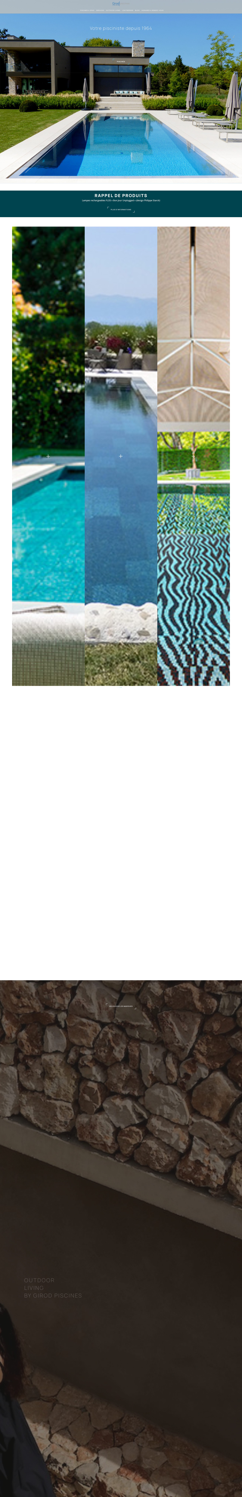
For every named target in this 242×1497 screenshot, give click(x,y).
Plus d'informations (121, 210)
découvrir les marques (121, 1006)
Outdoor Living (113, 10)
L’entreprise (127, 10)
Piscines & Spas (87, 10)
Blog (137, 10)
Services (100, 10)
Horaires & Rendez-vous (153, 10)
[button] (116, 687)
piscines (121, 62)
